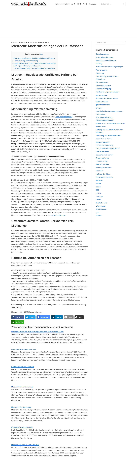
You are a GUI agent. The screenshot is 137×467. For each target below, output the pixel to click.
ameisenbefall (101, 209)
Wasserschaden (102, 101)
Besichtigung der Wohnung (106, 60)
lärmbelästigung (102, 82)
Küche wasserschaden (104, 177)
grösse (98, 193)
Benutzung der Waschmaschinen (108, 136)
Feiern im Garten (102, 164)
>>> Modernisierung (57, 215)
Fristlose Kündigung (103, 89)
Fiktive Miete (101, 127)
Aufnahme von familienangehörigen (109, 67)
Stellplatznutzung (102, 54)
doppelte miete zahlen (104, 155)
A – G (73, 4)
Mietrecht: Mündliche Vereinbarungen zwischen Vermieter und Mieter (37, 332)
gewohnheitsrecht (103, 105)
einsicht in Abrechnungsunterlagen (109, 111)
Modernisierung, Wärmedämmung (25, 61)
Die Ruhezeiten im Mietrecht (22, 427)
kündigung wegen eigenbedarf (107, 92)
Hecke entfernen (102, 152)
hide (41, 54)
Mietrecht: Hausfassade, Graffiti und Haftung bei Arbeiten (33, 58)
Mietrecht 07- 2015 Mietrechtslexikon (110, 123)
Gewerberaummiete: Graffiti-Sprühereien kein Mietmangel (34, 63)
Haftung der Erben (103, 174)
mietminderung (101, 161)
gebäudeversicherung (104, 139)
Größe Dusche (101, 203)
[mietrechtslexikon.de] (28, 4)
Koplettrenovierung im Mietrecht (23, 349)
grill (97, 212)
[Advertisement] (68, 23)
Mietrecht (92, 4)
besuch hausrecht (102, 142)
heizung (99, 64)
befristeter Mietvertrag (104, 145)
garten (98, 187)
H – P (79, 4)
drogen (98, 108)
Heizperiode (100, 114)
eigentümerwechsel (103, 85)
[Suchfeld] (123, 4)
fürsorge (99, 196)
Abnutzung (100, 73)
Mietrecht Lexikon (63, 4)
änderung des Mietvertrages (107, 98)
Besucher (99, 171)
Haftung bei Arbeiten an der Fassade (26, 66)
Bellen (98, 200)
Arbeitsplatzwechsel (103, 168)
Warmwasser (101, 206)
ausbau (98, 216)
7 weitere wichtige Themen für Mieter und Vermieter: (35, 68)
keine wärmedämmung (104, 57)
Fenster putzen (101, 70)
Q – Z (85, 4)
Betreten (99, 180)
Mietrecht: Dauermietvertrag (22, 387)
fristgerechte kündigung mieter (108, 148)
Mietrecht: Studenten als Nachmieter (25, 445)
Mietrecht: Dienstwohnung (21, 407)
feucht (98, 184)
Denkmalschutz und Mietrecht (22, 367)
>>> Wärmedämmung (64, 117)
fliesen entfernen (102, 158)
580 (97, 190)
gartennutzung (101, 95)
